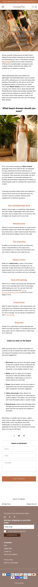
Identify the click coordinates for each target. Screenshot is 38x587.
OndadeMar (20, 583)
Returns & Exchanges (11, 562)
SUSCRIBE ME (12, 535)
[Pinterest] (14, 517)
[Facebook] (10, 517)
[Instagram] (5, 517)
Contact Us (7, 551)
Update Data (8, 548)
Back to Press (19, 499)
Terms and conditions (10, 554)
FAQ (5, 545)
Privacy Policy (8, 560)
